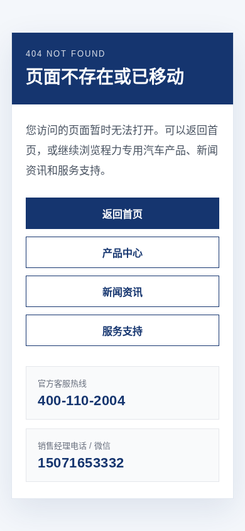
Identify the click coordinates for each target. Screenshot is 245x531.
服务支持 (122, 331)
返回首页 (122, 214)
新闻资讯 (122, 292)
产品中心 (122, 253)
